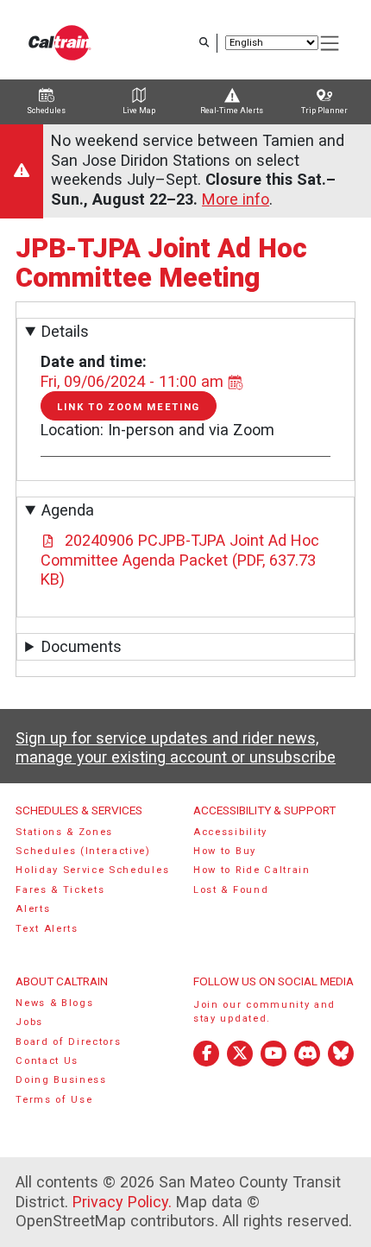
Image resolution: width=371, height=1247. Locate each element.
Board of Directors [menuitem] (68, 1041)
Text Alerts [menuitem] (47, 928)
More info (235, 199)
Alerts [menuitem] (33, 909)
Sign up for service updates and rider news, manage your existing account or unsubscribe (176, 747)
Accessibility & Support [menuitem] (258, 810)
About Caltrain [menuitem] (62, 981)
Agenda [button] (67, 510)
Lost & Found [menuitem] (224, 889)
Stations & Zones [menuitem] (64, 831)
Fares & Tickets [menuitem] (60, 889)
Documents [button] (81, 646)
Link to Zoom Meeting (128, 411)
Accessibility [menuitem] (224, 831)
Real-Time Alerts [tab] (231, 110)
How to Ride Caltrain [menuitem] (246, 870)
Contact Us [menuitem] (47, 1060)
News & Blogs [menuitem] (54, 1002)
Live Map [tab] (139, 110)
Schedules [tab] (46, 110)
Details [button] (65, 331)
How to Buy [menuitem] (218, 850)
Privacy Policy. (122, 1201)
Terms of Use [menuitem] (54, 1099)
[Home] (59, 43)
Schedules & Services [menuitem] (79, 810)
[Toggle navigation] (330, 43)
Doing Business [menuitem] (61, 1080)
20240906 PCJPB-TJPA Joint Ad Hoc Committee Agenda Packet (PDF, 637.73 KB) (179, 559)
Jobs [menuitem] (29, 1021)
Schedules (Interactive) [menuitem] (83, 850)
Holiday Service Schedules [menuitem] (92, 870)
